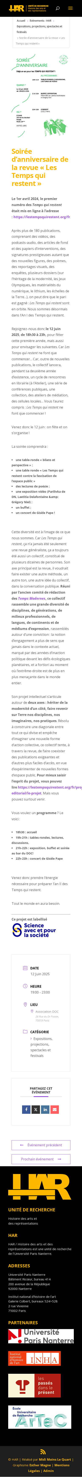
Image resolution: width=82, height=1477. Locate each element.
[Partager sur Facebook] (26, 1109)
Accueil (21, 20)
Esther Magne (40, 1465)
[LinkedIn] (45, 1109)
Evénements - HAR (40, 20)
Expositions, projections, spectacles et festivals (39, 29)
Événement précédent (45, 1145)
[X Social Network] (36, 1109)
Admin (48, 1471)
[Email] (54, 1109)
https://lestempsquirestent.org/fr (41, 217)
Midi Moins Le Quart (55, 1459)
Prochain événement (37, 1159)
